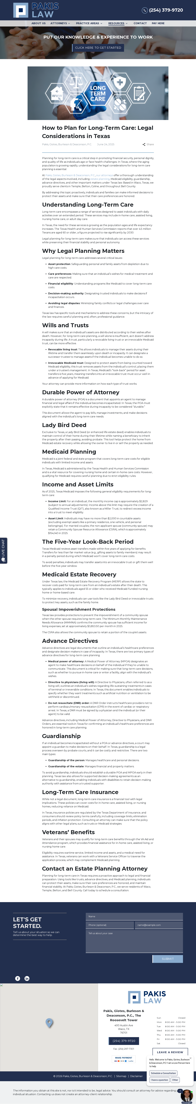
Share (150, 144)
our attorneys (104, 175)
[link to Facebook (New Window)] (17, 978)
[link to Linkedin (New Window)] (26, 978)
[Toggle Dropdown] (70, 23)
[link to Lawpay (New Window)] (124, 1059)
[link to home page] (36, 10)
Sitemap (121, 1076)
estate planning (100, 179)
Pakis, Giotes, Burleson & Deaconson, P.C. (70, 175)
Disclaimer (136, 1076)
